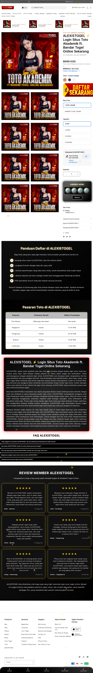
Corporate (24, 627)
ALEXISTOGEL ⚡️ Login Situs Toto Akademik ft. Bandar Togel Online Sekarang (46, 1)
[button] (6, 13)
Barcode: (76, 55)
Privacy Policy (42, 641)
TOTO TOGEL (27, 13)
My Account (42, 624)
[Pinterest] (70, 237)
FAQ (39, 637)
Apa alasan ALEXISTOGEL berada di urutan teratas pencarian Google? (21, 446)
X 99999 (68, 136)
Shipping (74, 64)
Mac (6, 624)
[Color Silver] (73, 79)
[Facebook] (64, 237)
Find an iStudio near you (61, 628)
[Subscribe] (33, 662)
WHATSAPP (65, 671)
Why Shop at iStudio (61, 633)
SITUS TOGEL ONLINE (84, 13)
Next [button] (91, 2)
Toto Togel (8, 641)
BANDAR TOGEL (51, 13)
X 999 (67, 124)
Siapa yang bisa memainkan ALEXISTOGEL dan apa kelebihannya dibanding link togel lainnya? (28, 441)
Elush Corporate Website (63, 636)
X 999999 (68, 142)
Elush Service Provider (28, 634)
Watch (7, 634)
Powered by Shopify (82, 666)
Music (6, 637)
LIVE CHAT (83, 671)
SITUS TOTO (17, 13)
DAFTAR (46, 671)
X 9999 (67, 130)
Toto (6, 644)
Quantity (66, 169)
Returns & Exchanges (45, 631)
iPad (6, 627)
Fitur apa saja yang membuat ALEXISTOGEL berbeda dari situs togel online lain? (24, 450)
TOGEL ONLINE (39, 13)
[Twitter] (67, 237)
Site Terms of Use (44, 644)
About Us (58, 624)
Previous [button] (2, 2)
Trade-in (24, 641)
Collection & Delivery (45, 627)
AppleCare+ (25, 624)
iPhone (7, 631)
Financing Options (27, 637)
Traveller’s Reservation (28, 644)
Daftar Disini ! (69, 1)
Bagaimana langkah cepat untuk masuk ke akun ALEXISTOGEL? (19, 455)
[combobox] (48, 7)
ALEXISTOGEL (6, 13)
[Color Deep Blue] (69, 79)
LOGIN (28, 671)
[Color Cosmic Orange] (65, 80)
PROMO (9, 671)
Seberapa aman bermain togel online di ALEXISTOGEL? (17, 459)
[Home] (7, 7)
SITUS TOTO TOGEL (8, 16)
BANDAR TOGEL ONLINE (67, 13)
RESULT (77, 197)
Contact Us (42, 634)
